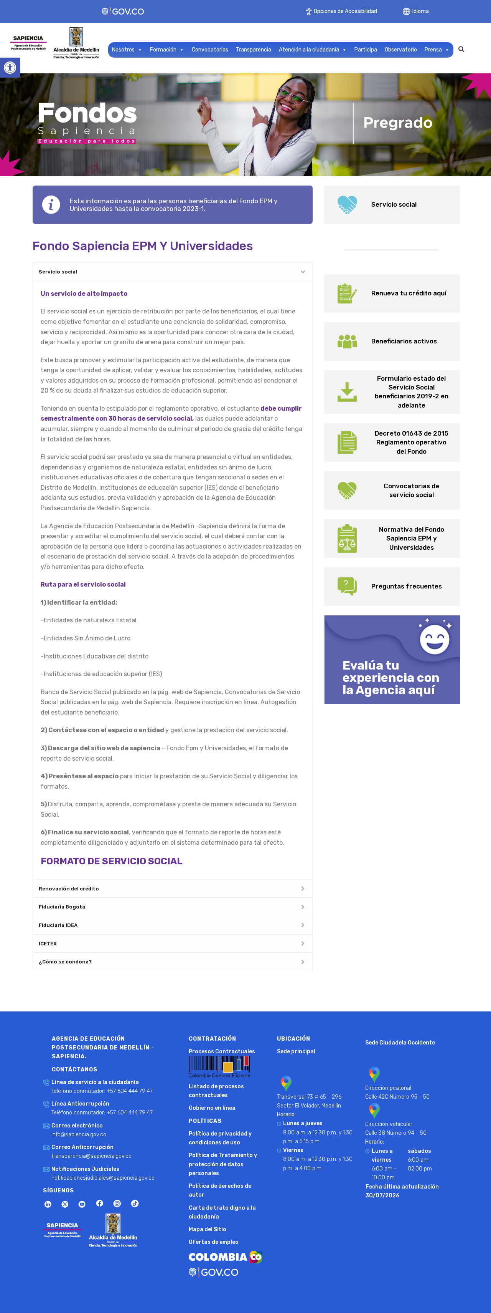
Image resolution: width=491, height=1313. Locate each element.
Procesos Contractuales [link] (222, 1051)
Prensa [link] (433, 49)
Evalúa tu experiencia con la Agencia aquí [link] (391, 677)
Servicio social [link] (394, 204)
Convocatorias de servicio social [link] (411, 490)
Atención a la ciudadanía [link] (309, 49)
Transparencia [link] (253, 49)
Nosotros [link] (123, 49)
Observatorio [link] (401, 49)
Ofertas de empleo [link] (214, 1242)
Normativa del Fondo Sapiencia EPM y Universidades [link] (411, 538)
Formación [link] (163, 49)
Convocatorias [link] (210, 49)
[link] (10, 68)
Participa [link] (365, 49)
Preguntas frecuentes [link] (406, 586)
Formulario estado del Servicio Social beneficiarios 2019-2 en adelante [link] (411, 392)
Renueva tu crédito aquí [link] (408, 293)
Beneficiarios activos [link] (404, 341)
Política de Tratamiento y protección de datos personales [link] (223, 1164)
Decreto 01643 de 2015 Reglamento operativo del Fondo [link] (411, 442)
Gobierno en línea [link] (212, 1108)
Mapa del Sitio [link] (207, 1229)
